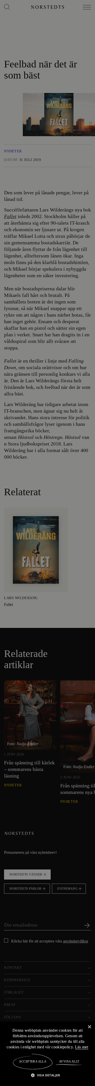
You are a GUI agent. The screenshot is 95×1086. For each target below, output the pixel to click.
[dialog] (47, 543)
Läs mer (82, 1046)
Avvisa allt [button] (69, 1061)
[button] (47, 1075)
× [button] (89, 1027)
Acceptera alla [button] (32, 1061)
